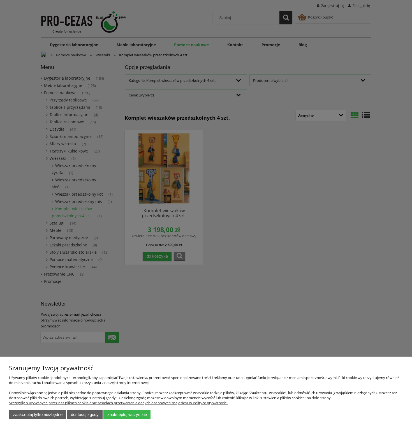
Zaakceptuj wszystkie (127, 414)
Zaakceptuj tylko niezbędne (38, 414)
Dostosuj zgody (85, 414)
